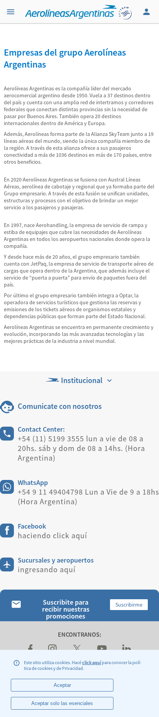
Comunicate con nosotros (60, 406)
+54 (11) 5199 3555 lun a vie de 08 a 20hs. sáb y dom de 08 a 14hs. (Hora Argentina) (81, 448)
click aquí (91, 662)
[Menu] (11, 11)
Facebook (32, 526)
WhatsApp (33, 482)
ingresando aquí (47, 569)
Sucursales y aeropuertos (56, 560)
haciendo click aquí (52, 535)
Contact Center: (41, 429)
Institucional (81, 380)
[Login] (147, 11)
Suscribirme (128, 604)
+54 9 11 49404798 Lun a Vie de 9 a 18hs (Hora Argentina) (88, 496)
